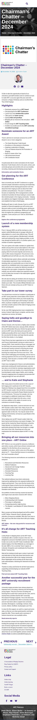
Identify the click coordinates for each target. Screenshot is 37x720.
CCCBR (6, 689)
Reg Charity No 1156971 (11, 664)
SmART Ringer (8, 684)
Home (4, 33)
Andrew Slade (6, 634)
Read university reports (9, 618)
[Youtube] (11, 701)
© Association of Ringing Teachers (13, 661)
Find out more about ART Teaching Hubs (15, 574)
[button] (27, 4)
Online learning (8, 682)
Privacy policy (8, 666)
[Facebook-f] (6, 701)
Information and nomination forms (13, 172)
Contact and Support (10, 669)
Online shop (7, 679)
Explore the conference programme (13, 219)
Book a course (8, 687)
